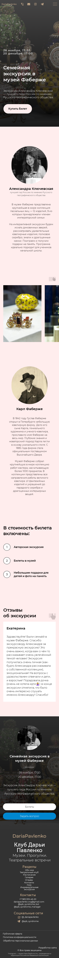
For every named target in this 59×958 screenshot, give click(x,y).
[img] (22, 4)
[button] (17, 940)
